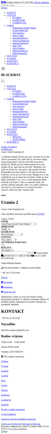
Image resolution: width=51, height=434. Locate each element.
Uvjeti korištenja (8, 414)
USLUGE (11, 15)
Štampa (4, 390)
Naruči (4, 385)
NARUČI (11, 12)
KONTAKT (12, 61)
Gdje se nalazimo (41, 2)
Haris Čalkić (18, 35)
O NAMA (11, 58)
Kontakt (4, 371)
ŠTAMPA (17, 18)
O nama (4, 366)
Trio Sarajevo (18, 33)
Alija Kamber (18, 48)
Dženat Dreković (20, 51)
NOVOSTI (12, 56)
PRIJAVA (16, 137)
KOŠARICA (13, 63)
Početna (4, 361)
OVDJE (41, 214)
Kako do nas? (9, 292)
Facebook (7, 282)
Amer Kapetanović (20, 40)
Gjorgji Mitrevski (20, 30)
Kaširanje (5, 395)
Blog (3, 380)
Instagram (7, 287)
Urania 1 (5, 147)
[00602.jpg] (6, 149)
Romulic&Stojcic (20, 38)
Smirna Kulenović (20, 43)
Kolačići (5, 404)
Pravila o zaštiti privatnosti (13, 409)
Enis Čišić (17, 46)
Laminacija (6, 400)
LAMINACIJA (19, 23)
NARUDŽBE (18, 139)
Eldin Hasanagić (19, 53)
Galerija (10, 25)
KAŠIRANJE (18, 20)
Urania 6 (13, 147)
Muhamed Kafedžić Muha (24, 28)
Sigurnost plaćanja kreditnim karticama (18, 419)
